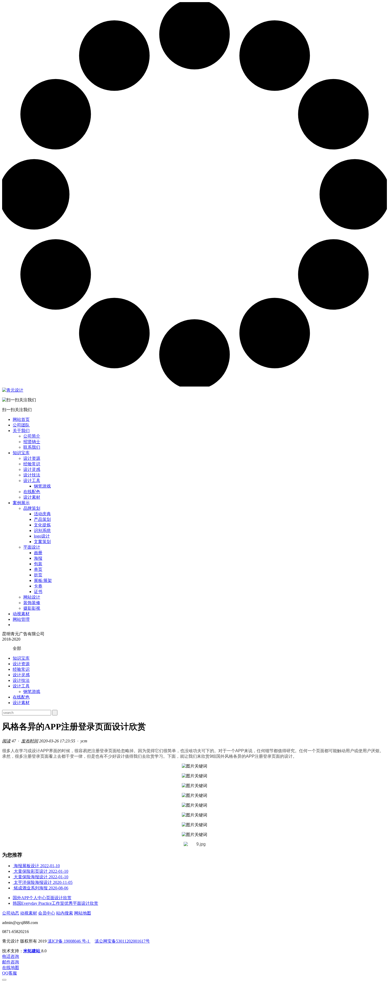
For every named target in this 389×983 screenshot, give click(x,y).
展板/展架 (43, 580)
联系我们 (31, 447)
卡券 (38, 586)
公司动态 (10, 913)
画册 (38, 552)
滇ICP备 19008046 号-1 (69, 941)
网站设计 (31, 597)
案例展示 (21, 502)
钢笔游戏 (42, 486)
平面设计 (31, 547)
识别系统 (42, 530)
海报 (38, 558)
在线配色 (31, 491)
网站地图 (82, 913)
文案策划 (42, 541)
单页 (38, 569)
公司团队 (21, 425)
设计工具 (31, 480)
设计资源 (31, 458)
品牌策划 (31, 508)
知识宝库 (21, 453)
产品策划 (42, 519)
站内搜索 (64, 913)
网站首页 (21, 419)
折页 (38, 575)
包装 (38, 564)
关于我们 (21, 430)
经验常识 (31, 464)
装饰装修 (31, 602)
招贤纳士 (31, 441)
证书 (38, 591)
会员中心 (46, 913)
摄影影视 (31, 608)
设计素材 (31, 497)
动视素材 (21, 614)
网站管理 (21, 619)
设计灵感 (31, 469)
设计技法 (31, 475)
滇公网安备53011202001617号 (122, 941)
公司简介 (31, 436)
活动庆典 (42, 514)
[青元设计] (12, 390)
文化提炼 (42, 525)
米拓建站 (32, 951)
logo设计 (42, 536)
